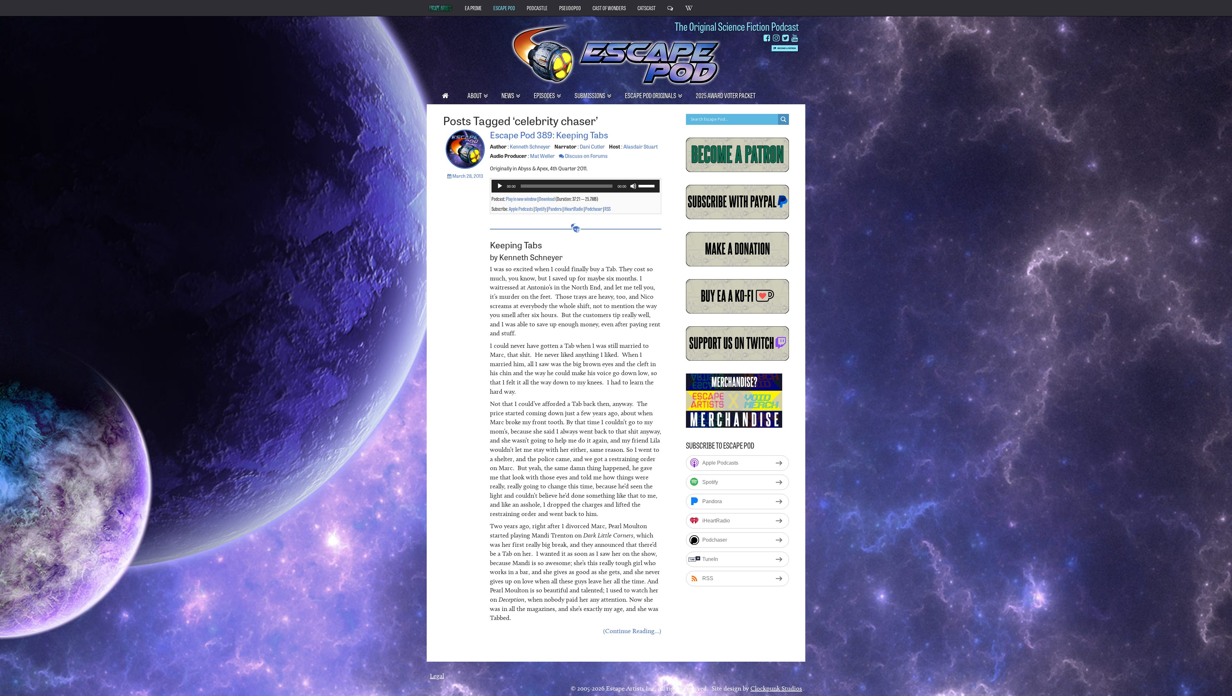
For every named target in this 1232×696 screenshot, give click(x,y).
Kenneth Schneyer (530, 146)
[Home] (445, 95)
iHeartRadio (573, 208)
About (475, 95)
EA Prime (473, 8)
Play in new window (521, 198)
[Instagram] (776, 38)
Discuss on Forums (586, 155)
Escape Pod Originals (651, 95)
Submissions (590, 95)
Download (547, 198)
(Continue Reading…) (632, 631)
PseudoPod (570, 8)
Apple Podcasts (521, 208)
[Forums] (671, 7)
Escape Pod (504, 8)
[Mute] (633, 186)
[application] (576, 186)
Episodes (545, 95)
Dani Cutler (592, 146)
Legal (437, 676)
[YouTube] (794, 38)
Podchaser (593, 208)
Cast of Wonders (609, 8)
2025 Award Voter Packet (726, 95)
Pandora (555, 208)
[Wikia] (689, 7)
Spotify (540, 208)
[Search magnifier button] (783, 119)
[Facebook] (767, 38)
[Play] (500, 186)
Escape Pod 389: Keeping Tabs (549, 134)
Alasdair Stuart (640, 146)
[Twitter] (785, 38)
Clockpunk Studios (776, 688)
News (508, 95)
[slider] (647, 185)
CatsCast (646, 8)
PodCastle (537, 8)
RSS (607, 208)
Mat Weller (542, 155)
